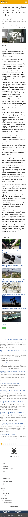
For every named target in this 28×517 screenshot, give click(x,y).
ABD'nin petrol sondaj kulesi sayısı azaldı (9, 383)
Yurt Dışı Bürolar (6, 495)
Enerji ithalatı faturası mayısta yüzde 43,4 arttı (10, 363)
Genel (12, 368)
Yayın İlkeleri (5, 466)
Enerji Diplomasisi (17, 398)
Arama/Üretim (11, 26)
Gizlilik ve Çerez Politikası (8, 477)
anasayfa (5, 26)
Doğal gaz (8, 360)
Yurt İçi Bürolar (6, 493)
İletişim (4, 490)
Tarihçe (4, 462)
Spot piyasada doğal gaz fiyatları (7, 434)
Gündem (4, 484)
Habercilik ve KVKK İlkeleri (8, 468)
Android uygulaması (8, 502)
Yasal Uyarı (5, 480)
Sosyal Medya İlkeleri (7, 469)
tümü (4, 328)
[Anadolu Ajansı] (14, 450)
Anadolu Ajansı (14, 506)
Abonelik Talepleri (6, 492)
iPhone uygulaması (8, 500)
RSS (3, 483)
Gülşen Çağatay (6, 27)
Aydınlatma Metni (6, 478)
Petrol (7, 347)
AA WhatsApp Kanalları (7, 481)
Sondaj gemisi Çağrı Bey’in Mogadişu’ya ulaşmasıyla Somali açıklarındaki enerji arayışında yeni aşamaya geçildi (13, 413)
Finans (12, 360)
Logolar (4, 471)
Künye (4, 463)
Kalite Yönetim (6, 465)
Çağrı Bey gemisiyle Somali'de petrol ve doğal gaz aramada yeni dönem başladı (11, 402)
